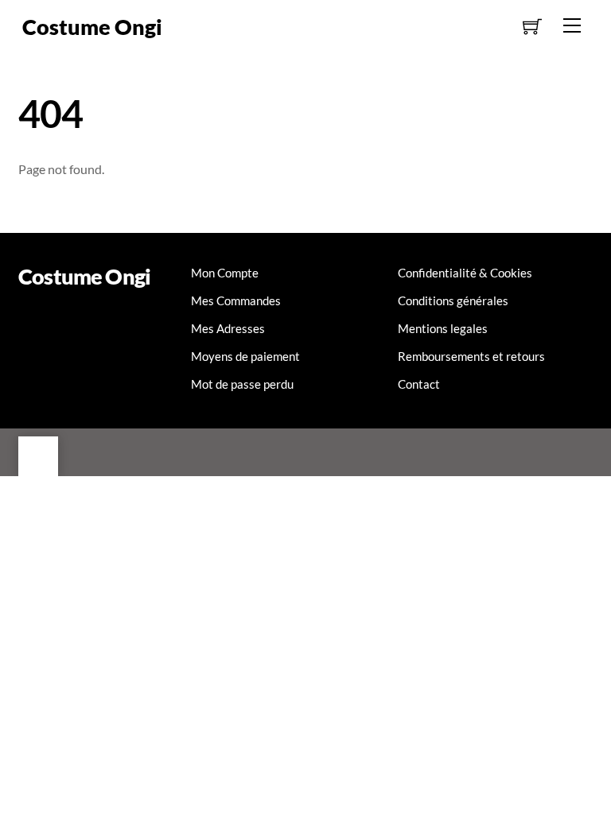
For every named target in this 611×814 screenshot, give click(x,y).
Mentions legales (443, 328)
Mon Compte (225, 273)
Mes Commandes (236, 300)
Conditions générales (453, 300)
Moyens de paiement (245, 356)
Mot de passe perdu (242, 384)
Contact (419, 384)
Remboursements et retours (471, 356)
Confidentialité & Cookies (465, 273)
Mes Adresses (228, 328)
